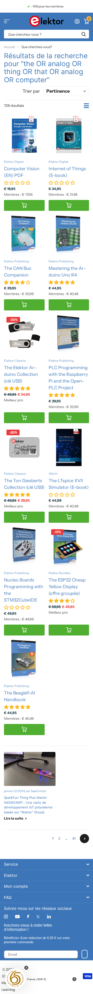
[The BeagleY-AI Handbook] (24, 659)
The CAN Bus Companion (17, 272)
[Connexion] (77, 21)
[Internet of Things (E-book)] (69, 135)
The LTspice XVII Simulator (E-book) (69, 484)
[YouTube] (17, 916)
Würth (53, 473)
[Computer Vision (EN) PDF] (24, 135)
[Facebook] (28, 916)
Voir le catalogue (7, 21)
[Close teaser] (26, 968)
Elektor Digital (14, 162)
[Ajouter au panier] (24, 205)
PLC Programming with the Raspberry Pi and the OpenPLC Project (68, 377)
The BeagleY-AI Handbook (19, 696)
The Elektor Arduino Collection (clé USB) (21, 374)
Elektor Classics (15, 360)
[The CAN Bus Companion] (24, 235)
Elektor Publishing (16, 261)
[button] (15, 978)
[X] (38, 916)
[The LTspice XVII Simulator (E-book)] (69, 447)
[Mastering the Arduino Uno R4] (69, 235)
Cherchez (83, 34)
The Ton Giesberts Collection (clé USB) (24, 484)
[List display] (86, 106)
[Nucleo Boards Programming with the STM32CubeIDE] (24, 547)
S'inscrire (85, 954)
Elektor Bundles (59, 573)
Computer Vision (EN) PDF (21, 172)
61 (74, 838)
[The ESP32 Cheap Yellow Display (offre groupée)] (69, 547)
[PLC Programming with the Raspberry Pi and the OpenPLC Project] (69, 334)
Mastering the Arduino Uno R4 (67, 272)
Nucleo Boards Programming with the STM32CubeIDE (23, 590)
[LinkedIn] (49, 916)
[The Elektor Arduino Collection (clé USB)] (24, 334)
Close (46, 864)
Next (84, 838)
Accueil (9, 47)
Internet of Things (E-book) (67, 172)
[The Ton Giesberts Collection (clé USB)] (24, 447)
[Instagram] (6, 916)
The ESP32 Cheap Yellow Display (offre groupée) (67, 586)
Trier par (31, 91)
